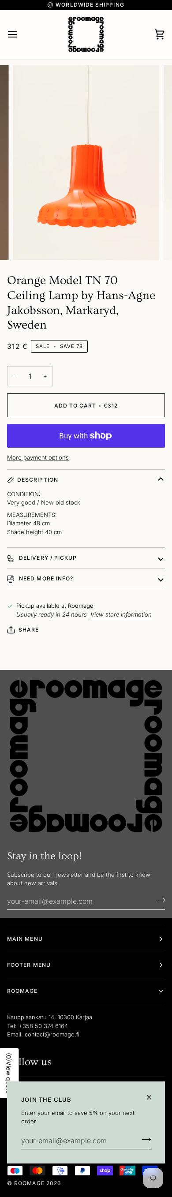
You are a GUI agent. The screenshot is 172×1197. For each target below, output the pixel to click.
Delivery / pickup (47, 557)
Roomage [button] (22, 991)
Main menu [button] (25, 938)
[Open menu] (20, 34)
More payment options (38, 457)
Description (37, 479)
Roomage (29, 1183)
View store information (121, 614)
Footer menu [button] (29, 964)
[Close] (153, 1097)
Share (29, 629)
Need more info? (45, 578)
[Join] (143, 1140)
